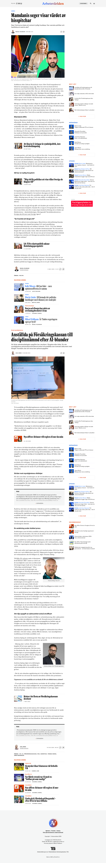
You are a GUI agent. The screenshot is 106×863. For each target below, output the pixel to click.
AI (23, 754)
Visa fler (83, 116)
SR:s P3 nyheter (22, 559)
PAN (38, 754)
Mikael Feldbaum (20, 31)
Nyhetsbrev (83, 3)
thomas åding (52, 754)
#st (20, 754)
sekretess (43, 754)
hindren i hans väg (29, 87)
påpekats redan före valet (28, 93)
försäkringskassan (30, 754)
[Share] (64, 32)
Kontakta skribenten (24, 748)
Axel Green (19, 353)
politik (21, 275)
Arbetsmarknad (19, 755)
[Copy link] (61, 32)
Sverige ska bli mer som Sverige (25, 214)
